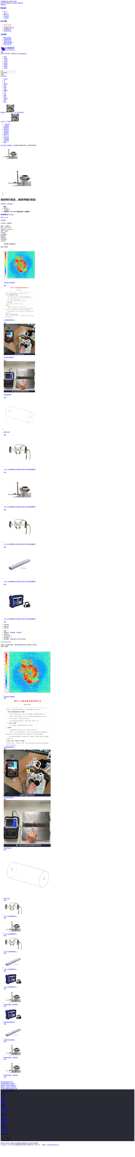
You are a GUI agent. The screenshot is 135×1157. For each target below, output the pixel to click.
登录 (14, 3)
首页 (2, 145)
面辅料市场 (4, 1113)
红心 (5, 93)
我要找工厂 (4, 1109)
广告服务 (3, 1101)
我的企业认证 (7, 41)
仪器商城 (6, 126)
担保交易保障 (4, 1128)
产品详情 (6, 624)
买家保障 (7, 1082)
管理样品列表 (7, 31)
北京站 (6, 58)
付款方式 (3, 1100)
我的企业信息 (7, 37)
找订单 (6, 11)
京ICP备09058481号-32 (53, 1144)
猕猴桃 (6, 90)
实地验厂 (8, 1085)
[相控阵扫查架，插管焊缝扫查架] (10, 160)
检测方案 (6, 129)
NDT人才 (6, 136)
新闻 (5, 142)
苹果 (5, 95)
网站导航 (3, 4)
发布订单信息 (7, 26)
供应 (5, 145)
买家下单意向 (4, 1118)
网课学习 (6, 134)
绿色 (5, 85)
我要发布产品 (4, 1123)
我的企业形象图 (8, 42)
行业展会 (6, 17)
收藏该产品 (12, 244)
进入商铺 (6, 244)
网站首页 (5, 1)
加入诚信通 (4, 1124)
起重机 (6, 98)
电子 (5, 92)
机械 (5, 87)
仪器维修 (6, 139)
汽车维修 (15, 145)
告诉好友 (3, 236)
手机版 (11, 1)
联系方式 (6, 626)
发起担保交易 (4, 1132)
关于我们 (3, 1098)
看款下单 (6, 14)
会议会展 (6, 140)
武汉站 (6, 68)
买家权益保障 (4, 1131)
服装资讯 (25, 1143)
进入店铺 (10, 214)
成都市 (6, 64)
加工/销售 (4, 21)
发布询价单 (4, 76)
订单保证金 (4, 1129)
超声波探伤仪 (4, 214)
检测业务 (6, 131)
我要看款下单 (4, 1108)
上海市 (6, 59)
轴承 (5, 97)
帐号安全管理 (7, 44)
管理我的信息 (7, 29)
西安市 (6, 63)
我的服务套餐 (7, 39)
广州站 (6, 61)
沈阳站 (6, 66)
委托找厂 (8, 1087)
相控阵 (6, 84)
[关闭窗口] (10, 203)
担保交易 (7, 1083)
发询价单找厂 (4, 1111)
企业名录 (6, 137)
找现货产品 (4, 1106)
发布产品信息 (7, 24)
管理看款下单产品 (9, 27)
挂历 (5, 102)
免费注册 (20, 3)
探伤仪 (6, 79)
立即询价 (3, 232)
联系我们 (3, 1096)
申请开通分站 (23, 53)
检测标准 (6, 127)
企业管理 (4, 34)
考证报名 (6, 132)
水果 (5, 88)
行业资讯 (6, 16)
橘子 (5, 100)
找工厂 (6, 13)
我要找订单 (4, 1116)
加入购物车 (4, 234)
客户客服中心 (4, 1093)
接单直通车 (4, 1119)
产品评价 (6, 628)
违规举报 (3, 237)
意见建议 (3, 1103)
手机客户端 (9, 1088)
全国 (2, 52)
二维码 (15, 1)
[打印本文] (3, 203)
